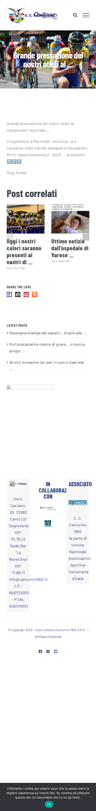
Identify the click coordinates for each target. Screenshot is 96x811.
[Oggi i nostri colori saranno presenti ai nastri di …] (26, 219)
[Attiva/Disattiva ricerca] (75, 15)
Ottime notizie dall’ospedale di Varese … (70, 248)
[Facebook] (9, 294)
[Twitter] (17, 294)
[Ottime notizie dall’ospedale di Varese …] (70, 219)
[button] (10, 237)
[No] (90, 797)
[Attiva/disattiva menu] (86, 15)
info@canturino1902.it (18, 579)
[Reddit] (34, 294)
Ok (49, 804)
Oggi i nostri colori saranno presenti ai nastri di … (24, 251)
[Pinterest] (26, 294)
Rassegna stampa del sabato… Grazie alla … (47, 333)
